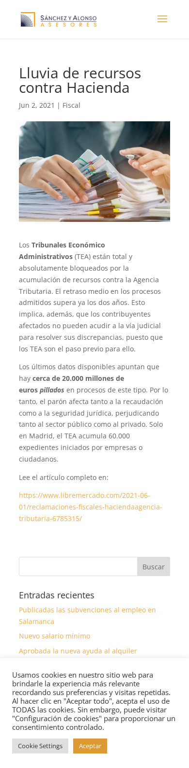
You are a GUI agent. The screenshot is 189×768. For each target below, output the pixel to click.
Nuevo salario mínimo (54, 635)
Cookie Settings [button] (40, 745)
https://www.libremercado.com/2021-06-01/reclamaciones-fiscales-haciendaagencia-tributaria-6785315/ (90, 507)
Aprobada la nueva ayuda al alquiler (78, 650)
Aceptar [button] (90, 745)
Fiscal (71, 105)
